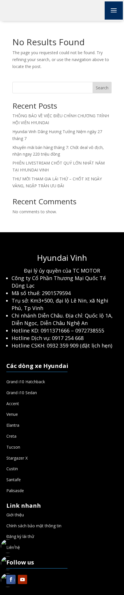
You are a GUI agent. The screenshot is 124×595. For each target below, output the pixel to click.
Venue (12, 414)
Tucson (13, 447)
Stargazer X (17, 458)
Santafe (13, 479)
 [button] (8, 532)
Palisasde (15, 490)
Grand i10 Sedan (21, 392)
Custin (12, 468)
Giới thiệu (15, 514)
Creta (11, 436)
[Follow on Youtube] (22, 579)
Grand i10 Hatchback (25, 381)
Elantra (12, 425)
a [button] (114, 10)
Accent (12, 403)
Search (102, 87)
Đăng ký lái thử (20, 536)
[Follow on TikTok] (34, 579)
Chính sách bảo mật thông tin (33, 525)
